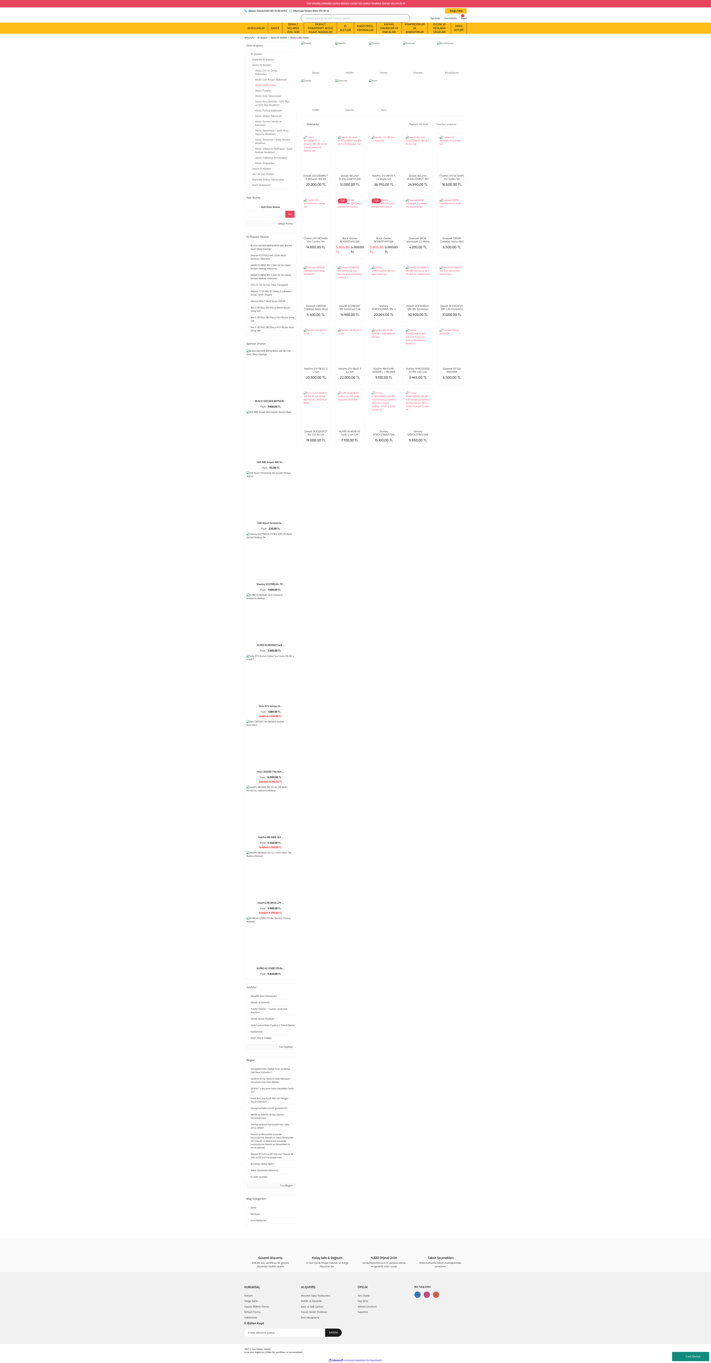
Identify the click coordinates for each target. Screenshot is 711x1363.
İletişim (248, 1295)
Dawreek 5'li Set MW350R (452, 370)
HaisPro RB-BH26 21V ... (270, 902)
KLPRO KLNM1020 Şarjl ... (270, 645)
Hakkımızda (250, 1317)
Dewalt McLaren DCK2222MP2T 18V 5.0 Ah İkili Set (418, 177)
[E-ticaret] (355, 1360)
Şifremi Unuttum (367, 1306)
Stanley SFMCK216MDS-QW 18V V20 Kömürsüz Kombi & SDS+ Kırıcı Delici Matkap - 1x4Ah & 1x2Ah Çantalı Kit (384, 433)
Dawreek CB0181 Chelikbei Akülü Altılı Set (452, 240)
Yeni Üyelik (364, 1295)
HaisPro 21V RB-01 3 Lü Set (349, 370)
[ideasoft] (336, 1360)
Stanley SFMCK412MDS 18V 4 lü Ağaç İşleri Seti (384, 307)
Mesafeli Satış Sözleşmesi (315, 1295)
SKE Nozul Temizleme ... (270, 523)
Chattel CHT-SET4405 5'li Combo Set (452, 177)
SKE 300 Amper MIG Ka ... (271, 462)
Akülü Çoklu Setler (299, 37)
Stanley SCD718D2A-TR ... (270, 584)
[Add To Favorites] (324, 139)
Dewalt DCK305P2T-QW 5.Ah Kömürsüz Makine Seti (451, 307)
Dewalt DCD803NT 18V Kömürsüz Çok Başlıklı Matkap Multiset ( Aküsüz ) (350, 307)
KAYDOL (333, 1332)
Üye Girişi (363, 1301)
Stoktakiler (313, 124)
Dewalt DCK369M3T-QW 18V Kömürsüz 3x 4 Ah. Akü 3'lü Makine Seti (417, 307)
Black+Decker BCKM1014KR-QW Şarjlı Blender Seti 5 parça (384, 240)
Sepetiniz (363, 1312)
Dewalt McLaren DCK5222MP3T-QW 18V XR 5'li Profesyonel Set (350, 177)
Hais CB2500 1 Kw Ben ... (270, 771)
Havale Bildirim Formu (256, 1306)
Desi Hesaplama (310, 1317)
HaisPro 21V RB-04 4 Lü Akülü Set (383, 177)
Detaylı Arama (285, 223)
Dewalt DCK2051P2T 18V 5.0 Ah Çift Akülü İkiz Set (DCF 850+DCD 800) (315, 433)
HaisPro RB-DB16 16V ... (270, 837)
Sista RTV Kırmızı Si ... (270, 706)
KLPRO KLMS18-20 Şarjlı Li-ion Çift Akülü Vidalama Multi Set (350, 433)
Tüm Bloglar (286, 1185)
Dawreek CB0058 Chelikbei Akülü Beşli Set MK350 (316, 307)
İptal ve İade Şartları (312, 1306)
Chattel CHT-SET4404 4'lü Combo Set (316, 240)
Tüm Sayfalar (285, 1046)
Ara (290, 214)
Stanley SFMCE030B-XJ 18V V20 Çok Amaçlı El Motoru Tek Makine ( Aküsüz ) (418, 370)
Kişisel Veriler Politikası (314, 1312)
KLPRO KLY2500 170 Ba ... (271, 968)
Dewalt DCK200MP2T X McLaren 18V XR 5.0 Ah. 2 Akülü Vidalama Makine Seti (316, 177)
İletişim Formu (252, 1312)
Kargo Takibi (251, 1301)
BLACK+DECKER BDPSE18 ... (270, 401)
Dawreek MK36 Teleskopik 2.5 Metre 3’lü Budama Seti (418, 240)
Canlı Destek (693, 1356)
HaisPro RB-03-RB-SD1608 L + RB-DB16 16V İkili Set (383, 370)
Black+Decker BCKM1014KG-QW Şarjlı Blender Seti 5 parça (350, 240)
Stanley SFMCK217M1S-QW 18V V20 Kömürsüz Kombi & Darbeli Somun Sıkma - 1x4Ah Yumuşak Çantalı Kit (418, 433)
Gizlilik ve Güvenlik (311, 1301)
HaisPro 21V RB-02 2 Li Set (316, 370)
